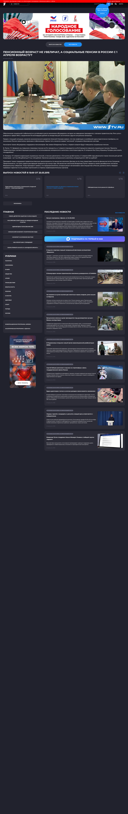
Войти (121, 4)
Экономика (17, 203)
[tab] (55, 44)
